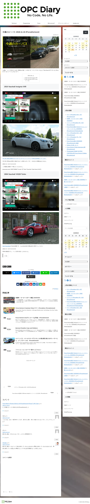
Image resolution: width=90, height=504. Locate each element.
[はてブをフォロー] (27, 284)
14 (83, 45)
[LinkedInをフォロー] (34, 284)
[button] (30, 276)
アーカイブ (67, 58)
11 (72, 45)
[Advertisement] (31, 371)
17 (69, 47)
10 (69, 45)
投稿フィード (67, 216)
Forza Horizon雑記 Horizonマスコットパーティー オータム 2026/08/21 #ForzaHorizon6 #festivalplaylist (75, 87)
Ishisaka (5, 442)
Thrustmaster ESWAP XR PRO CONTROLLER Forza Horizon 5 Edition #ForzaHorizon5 (77, 153)
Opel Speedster (6, 246)
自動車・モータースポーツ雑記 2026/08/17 (75, 92)
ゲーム (9, 266)
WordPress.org (68, 223)
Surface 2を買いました (72, 145)
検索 (65, 29)
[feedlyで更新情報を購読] (40, 284)
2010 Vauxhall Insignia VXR (31, 77)
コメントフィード (68, 220)
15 (86, 45)
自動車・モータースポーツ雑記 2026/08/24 (75, 81)
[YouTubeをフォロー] (30, 284)
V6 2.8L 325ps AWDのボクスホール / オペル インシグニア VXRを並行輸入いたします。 (25, 158)
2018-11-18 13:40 (6, 417)
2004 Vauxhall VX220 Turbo (31, 79)
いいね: (28, 80)
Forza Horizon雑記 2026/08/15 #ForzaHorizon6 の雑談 (72, 96)
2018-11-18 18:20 (6, 444)
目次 (29, 75)
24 (69, 49)
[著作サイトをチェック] (17, 284)
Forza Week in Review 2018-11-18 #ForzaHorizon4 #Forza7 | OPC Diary (21, 403)
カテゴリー (67, 65)
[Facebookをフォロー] (24, 284)
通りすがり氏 (67, 181)
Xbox (5, 266)
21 (83, 47)
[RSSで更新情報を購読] (43, 284)
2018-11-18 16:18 (6, 432)
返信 (57, 412)
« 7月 (75, 55)
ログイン (66, 213)
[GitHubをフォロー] (37, 284)
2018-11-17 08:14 (6, 405)
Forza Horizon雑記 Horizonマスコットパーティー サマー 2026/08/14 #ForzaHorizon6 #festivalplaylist (75, 103)
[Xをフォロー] (21, 284)
